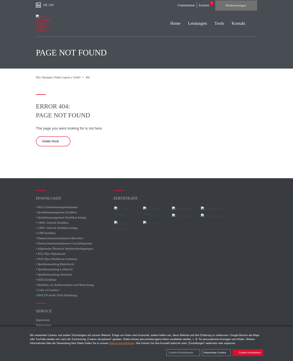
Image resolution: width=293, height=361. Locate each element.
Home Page (50, 141)
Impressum (43, 320)
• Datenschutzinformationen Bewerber (59, 238)
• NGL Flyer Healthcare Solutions (56, 259)
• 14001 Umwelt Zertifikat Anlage (57, 227)
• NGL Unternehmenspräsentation (57, 207)
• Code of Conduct (47, 290)
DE (45, 5)
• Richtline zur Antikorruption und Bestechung (65, 284)
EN (52, 5)
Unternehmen (186, 5)
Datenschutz (43, 325)
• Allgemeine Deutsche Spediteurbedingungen (64, 248)
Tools (219, 23)
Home (175, 23)
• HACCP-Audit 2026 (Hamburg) (56, 295)
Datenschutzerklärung (121, 343)
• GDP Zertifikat (46, 233)
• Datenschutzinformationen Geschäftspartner (64, 243)
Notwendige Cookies (215, 352)
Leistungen (197, 23)
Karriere (204, 5)
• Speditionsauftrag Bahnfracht (55, 264)
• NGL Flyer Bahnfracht (50, 253)
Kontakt (238, 23)
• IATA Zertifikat (46, 279)
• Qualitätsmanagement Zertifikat (56, 212)
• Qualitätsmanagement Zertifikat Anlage (61, 217)
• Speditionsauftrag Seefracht (54, 274)
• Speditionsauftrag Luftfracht (54, 269)
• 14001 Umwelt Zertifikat (52, 222)
